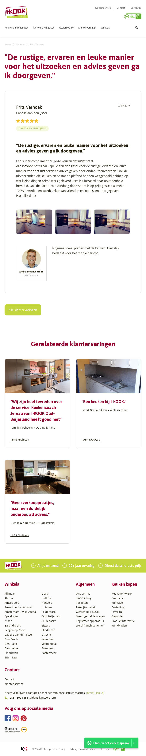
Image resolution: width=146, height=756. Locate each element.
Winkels (105, 27)
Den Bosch (11, 639)
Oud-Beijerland (51, 616)
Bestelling (118, 607)
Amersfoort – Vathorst (18, 607)
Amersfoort (12, 602)
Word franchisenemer (90, 625)
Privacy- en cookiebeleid (82, 749)
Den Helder (12, 648)
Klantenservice (103, 7)
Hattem (46, 598)
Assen (8, 621)
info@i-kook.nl (95, 693)
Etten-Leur (11, 657)
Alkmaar (10, 593)
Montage (117, 602)
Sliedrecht (48, 630)
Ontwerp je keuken (44, 27)
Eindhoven (11, 653)
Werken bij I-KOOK (88, 612)
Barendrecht (13, 625)
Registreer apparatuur (90, 621)
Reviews (20, 44)
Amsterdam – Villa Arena (20, 612)
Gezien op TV (66, 27)
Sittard (46, 625)
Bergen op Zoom (15, 630)
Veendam (48, 639)
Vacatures (136, 7)
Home (8, 44)
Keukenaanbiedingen (17, 27)
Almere (9, 598)
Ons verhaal (83, 593)
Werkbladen (119, 625)
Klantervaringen (87, 27)
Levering (117, 612)
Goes (45, 593)
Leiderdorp (49, 612)
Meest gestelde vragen (90, 616)
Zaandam (48, 648)
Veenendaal (49, 644)
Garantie (117, 616)
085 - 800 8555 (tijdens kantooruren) (33, 697)
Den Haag (11, 644)
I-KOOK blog (83, 598)
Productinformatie (123, 621)
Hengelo (47, 602)
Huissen (47, 607)
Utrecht (46, 634)
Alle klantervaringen (23, 310)
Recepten (82, 602)
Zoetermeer (49, 653)
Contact (121, 7)
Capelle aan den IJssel (32, 128)
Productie (118, 598)
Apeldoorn (11, 616)
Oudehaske (49, 621)
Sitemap (104, 749)
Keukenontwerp (122, 593)
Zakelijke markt (85, 607)
